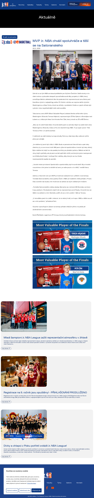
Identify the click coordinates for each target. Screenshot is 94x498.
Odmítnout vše (25, 490)
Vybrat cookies (12, 490)
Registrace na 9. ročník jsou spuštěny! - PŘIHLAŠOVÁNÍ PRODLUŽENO (45, 392)
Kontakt (79, 483)
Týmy (59, 483)
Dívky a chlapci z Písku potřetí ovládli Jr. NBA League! (35, 445)
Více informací (31, 483)
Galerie (69, 483)
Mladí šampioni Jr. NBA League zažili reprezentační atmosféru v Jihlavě (45, 337)
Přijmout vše (36, 490)
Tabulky (49, 483)
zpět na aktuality (10, 37)
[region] (24, 481)
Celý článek (5, 348)
